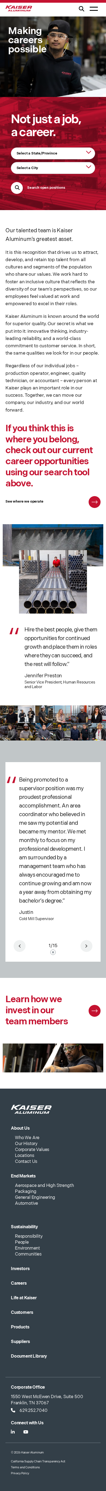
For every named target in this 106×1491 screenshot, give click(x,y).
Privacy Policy (20, 1473)
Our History (26, 1143)
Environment (27, 1248)
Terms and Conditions (25, 1467)
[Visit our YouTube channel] (25, 1432)
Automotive (26, 1203)
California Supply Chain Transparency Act (38, 1461)
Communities (28, 1254)
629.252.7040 (34, 1410)
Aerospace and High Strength (44, 1185)
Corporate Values (32, 1149)
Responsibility (29, 1236)
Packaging (25, 1191)
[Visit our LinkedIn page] (13, 1432)
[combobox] (53, 153)
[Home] (18, 10)
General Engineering (35, 1197)
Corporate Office (28, 1387)
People (22, 1242)
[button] (81, 12)
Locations (24, 1155)
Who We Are (27, 1137)
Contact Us (26, 1161)
